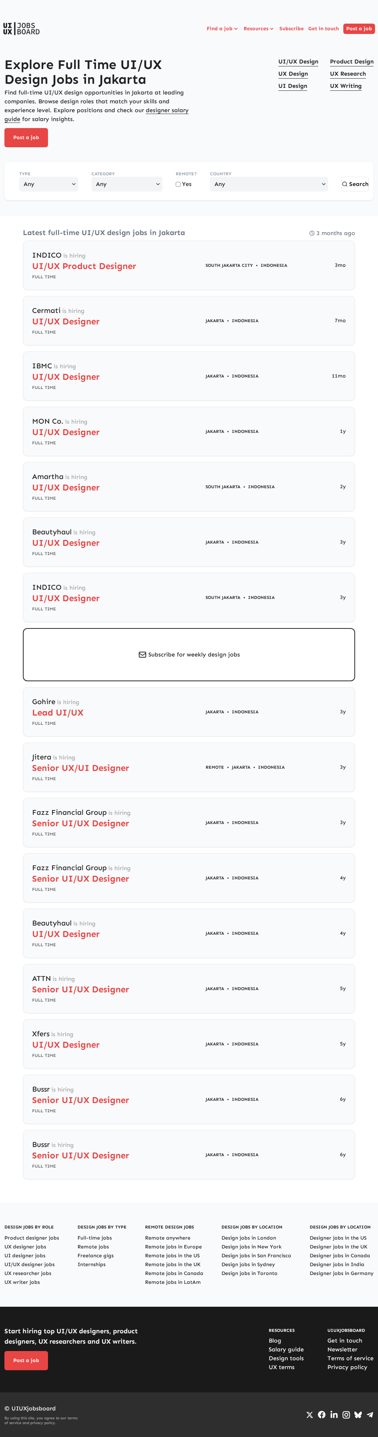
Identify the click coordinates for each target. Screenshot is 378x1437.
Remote (215, 767)
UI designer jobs (24, 1255)
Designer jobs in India (337, 1264)
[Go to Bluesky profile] (358, 1415)
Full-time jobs (95, 1238)
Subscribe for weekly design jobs (194, 654)
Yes (187, 183)
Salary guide (286, 1349)
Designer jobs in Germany (342, 1273)
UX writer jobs (22, 1282)
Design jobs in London (248, 1238)
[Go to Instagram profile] (346, 1415)
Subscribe (291, 28)
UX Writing (346, 85)
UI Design (292, 85)
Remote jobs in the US (172, 1255)
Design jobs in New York (251, 1247)
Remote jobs (93, 1247)
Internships (92, 1264)
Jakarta (215, 320)
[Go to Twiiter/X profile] (309, 1415)
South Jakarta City (229, 265)
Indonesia (274, 265)
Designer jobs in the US (338, 1238)
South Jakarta (223, 486)
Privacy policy (347, 1367)
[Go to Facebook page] (322, 1415)
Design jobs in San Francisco (256, 1255)
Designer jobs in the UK (338, 1247)
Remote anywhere (167, 1238)
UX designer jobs (25, 1247)
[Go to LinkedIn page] (334, 1415)
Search (358, 183)
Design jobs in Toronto (249, 1273)
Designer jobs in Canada (340, 1255)
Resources (256, 28)
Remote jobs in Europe (173, 1247)
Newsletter (342, 1349)
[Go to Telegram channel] (370, 1415)
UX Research (348, 73)
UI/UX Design (298, 61)
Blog (275, 1340)
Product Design (352, 61)
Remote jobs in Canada (174, 1273)
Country (220, 173)
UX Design (293, 73)
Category (103, 173)
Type (25, 173)
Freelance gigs (96, 1255)
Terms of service (350, 1358)
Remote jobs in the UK (172, 1264)
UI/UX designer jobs (29, 1264)
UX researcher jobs (27, 1273)
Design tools (286, 1358)
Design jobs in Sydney (248, 1264)
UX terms (282, 1367)
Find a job (220, 28)
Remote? (186, 173)
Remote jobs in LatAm (173, 1282)
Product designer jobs (31, 1238)
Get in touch (323, 28)
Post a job (359, 28)
